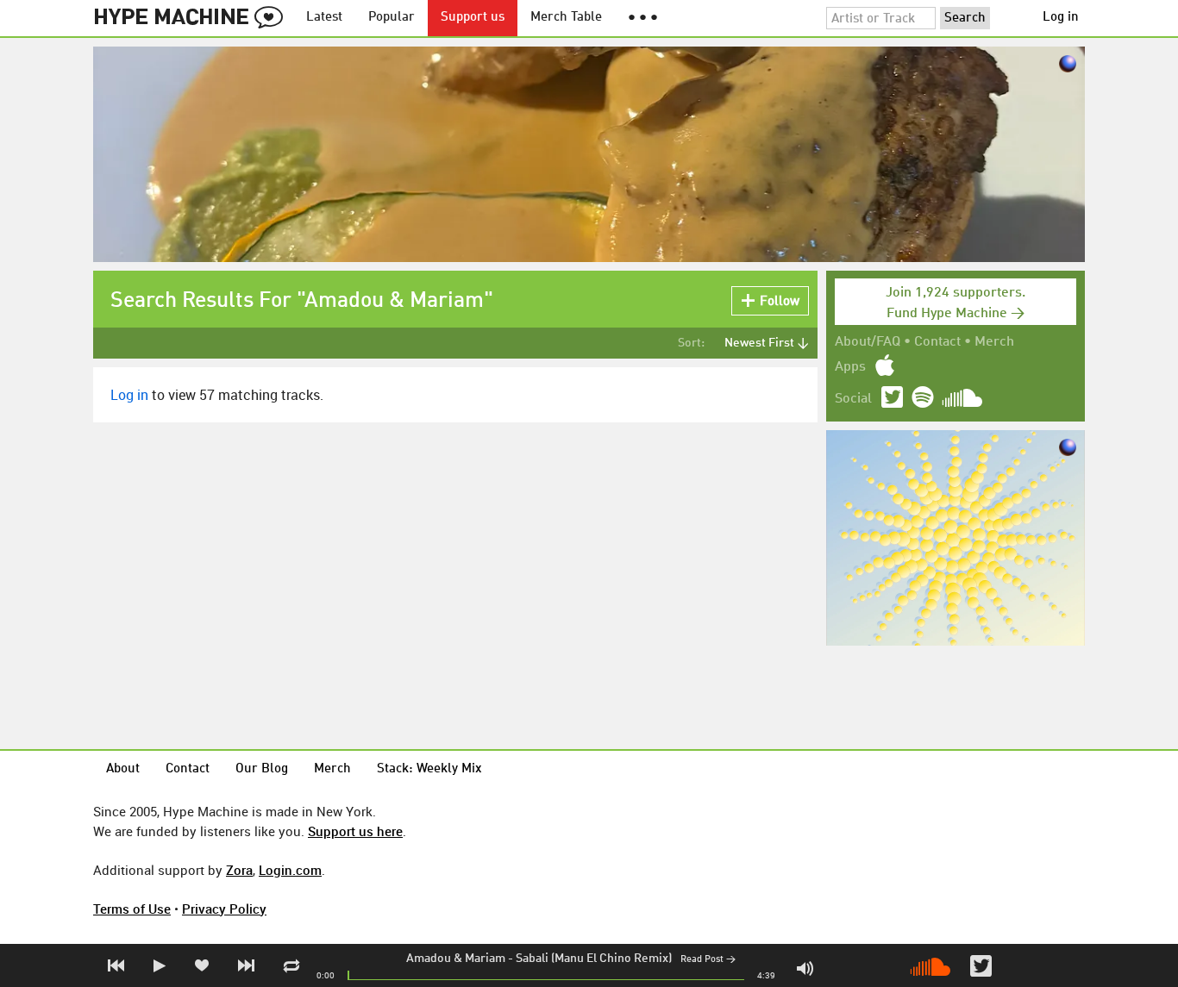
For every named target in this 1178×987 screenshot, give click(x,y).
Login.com (290, 869)
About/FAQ (867, 342)
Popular (391, 17)
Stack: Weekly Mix (429, 769)
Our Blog (261, 769)
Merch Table (566, 17)
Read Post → (708, 960)
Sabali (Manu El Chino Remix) (594, 959)
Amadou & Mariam (455, 959)
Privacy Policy (224, 908)
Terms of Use (132, 908)
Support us (472, 17)
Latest (324, 17)
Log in (1061, 17)
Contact (937, 342)
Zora (239, 869)
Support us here (355, 831)
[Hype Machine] (193, 18)
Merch (994, 342)
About (123, 769)
